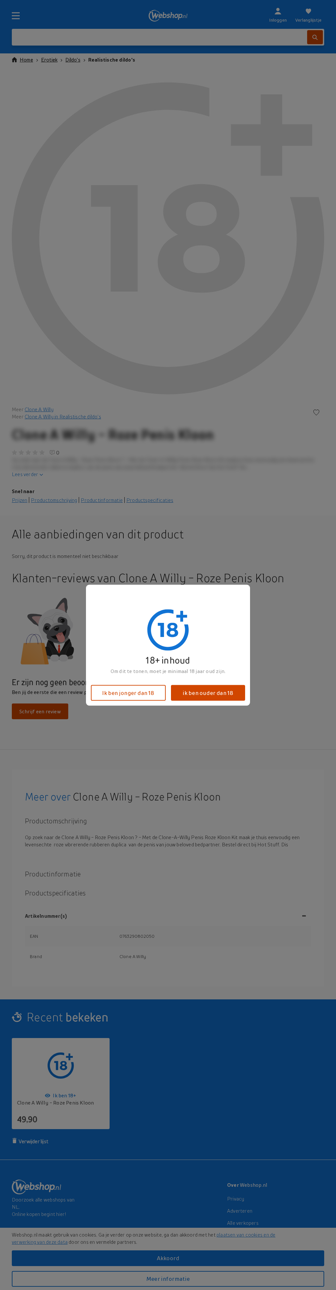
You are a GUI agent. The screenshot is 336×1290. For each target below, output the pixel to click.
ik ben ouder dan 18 (208, 692)
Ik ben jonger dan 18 (128, 692)
